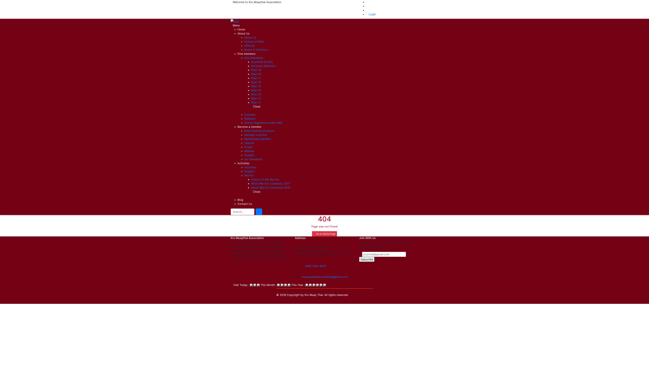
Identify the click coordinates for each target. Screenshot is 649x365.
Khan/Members (253, 57)
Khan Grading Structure (259, 130)
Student (249, 155)
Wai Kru (249, 175)
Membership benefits (257, 139)
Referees (249, 118)
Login (372, 14)
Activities (243, 163)
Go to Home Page (325, 233)
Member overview (255, 135)
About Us (243, 33)
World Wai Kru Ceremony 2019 (270, 187)
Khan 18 (256, 74)
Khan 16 (256, 82)
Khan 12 (256, 98)
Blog (240, 199)
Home (241, 29)
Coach (248, 147)
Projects (249, 171)
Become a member (249, 126)
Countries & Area (262, 62)
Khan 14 (256, 90)
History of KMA (254, 41)
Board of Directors (256, 49)
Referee (249, 151)
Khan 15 (256, 86)
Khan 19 (256, 70)
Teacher (249, 143)
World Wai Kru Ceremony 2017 (270, 183)
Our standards (253, 159)
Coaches (249, 114)
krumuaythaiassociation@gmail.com (325, 276)
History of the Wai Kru (265, 179)
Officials (249, 45)
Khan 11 (255, 102)
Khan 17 (256, 78)
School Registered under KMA (263, 122)
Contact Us (244, 203)
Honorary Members (263, 66)
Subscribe (366, 259)
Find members (246, 53)
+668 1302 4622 (315, 266)
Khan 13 (256, 94)
